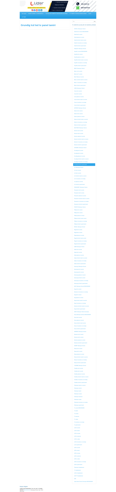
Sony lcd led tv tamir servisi (80, 323)
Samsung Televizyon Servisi (80, 266)
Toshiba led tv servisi (78, 371)
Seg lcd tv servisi (77, 289)
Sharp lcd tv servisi (78, 348)
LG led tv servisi (77, 173)
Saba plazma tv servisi (79, 255)
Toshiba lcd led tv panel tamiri (80, 382)
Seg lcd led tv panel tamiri (79, 308)
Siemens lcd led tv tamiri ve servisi (81, 306)
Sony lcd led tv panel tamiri (80, 328)
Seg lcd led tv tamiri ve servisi (80, 300)
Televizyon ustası (77, 399)
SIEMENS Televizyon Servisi (80, 331)
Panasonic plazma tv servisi (80, 195)
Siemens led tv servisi (78, 337)
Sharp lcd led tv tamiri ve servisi (81, 357)
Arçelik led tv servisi (78, 54)
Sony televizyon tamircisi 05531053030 (82, 314)
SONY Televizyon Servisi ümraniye (81, 311)
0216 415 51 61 (27, 490)
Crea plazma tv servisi (79, 96)
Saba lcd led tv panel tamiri (80, 263)
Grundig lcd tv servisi (78, 150)
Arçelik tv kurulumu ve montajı (80, 62)
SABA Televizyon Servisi (79, 246)
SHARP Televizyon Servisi (79, 345)
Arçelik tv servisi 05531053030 (80, 51)
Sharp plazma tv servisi (79, 354)
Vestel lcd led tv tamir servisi (80, 40)
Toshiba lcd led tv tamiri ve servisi (81, 376)
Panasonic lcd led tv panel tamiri (81, 204)
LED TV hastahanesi (78, 475)
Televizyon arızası (78, 393)
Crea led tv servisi (78, 93)
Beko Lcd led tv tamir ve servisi (80, 79)
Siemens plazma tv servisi (79, 340)
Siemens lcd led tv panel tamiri (80, 342)
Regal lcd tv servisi (78, 229)
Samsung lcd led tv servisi (79, 277)
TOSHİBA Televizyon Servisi (80, 365)
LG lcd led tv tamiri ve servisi (80, 175)
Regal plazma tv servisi (79, 235)
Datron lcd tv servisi (78, 110)
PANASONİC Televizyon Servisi (80, 187)
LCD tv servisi (77, 427)
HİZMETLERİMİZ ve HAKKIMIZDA (35, 13)
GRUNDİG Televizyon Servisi (80, 147)
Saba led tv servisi (78, 252)
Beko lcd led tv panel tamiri (80, 85)
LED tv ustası (77, 458)
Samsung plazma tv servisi (80, 274)
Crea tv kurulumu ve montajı (80, 102)
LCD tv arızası (77, 433)
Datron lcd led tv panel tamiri (80, 125)
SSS (75, 478)
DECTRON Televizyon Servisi (80, 127)
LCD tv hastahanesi (78, 473)
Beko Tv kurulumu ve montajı (80, 82)
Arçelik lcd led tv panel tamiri (80, 65)
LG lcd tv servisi (77, 170)
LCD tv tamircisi (77, 436)
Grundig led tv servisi (78, 153)
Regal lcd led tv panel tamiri (80, 243)
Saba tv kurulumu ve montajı (80, 260)
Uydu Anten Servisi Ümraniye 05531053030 (83, 481)
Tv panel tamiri (77, 424)
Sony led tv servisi (78, 317)
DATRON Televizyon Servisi (80, 108)
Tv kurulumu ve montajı (79, 422)
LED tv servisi (77, 447)
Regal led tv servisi (78, 232)
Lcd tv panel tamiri (78, 444)
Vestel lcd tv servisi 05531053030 (81, 31)
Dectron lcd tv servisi (78, 130)
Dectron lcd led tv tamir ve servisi (81, 139)
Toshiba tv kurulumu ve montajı (80, 379)
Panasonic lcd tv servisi (79, 190)
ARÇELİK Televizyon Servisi (80, 48)
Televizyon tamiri (77, 390)
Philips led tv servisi (78, 212)
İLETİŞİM (24, 17)
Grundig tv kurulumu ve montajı (81, 161)
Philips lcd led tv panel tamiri (80, 224)
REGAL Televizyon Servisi (79, 226)
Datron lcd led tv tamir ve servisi (81, 119)
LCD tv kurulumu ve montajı (80, 441)
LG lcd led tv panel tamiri (79, 184)
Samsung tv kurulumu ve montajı (81, 280)
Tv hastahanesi (77, 470)
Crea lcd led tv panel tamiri (80, 105)
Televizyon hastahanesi (79, 467)
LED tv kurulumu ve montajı (80, 461)
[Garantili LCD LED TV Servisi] (58, 6)
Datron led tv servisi (78, 113)
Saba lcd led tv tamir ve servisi (80, 257)
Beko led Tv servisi (78, 74)
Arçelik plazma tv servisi (79, 57)
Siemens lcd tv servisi (78, 334)
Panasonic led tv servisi (79, 192)
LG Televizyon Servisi (78, 167)
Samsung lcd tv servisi (79, 269)
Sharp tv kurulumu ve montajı (80, 359)
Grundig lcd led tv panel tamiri (38, 25)
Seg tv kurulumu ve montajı (80, 303)
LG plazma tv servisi (78, 181)
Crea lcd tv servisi (78, 91)
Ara (94, 21)
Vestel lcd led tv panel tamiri (80, 45)
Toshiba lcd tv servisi (78, 368)
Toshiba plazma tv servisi (79, 374)
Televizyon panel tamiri (79, 405)
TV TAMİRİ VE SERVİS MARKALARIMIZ (78, 13)
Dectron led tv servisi (78, 133)
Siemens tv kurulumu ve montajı (81, 291)
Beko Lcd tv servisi (78, 71)
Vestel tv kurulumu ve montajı (80, 42)
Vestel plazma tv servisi (79, 37)
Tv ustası (76, 419)
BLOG (90, 13)
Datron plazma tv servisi (79, 116)
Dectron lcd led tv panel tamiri (80, 144)
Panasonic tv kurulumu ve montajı (81, 201)
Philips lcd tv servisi (78, 209)
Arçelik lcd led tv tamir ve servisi (81, 59)
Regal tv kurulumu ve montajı (80, 241)
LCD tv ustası (77, 439)
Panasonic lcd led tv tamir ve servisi (81, 198)
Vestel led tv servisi (78, 34)
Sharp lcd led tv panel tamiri (80, 362)
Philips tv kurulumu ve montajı (80, 221)
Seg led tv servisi (77, 294)
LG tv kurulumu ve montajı (79, 178)
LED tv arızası (77, 453)
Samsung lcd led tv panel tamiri (80, 283)
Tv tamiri (76, 410)
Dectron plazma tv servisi (79, 136)
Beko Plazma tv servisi (79, 76)
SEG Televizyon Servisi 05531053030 (82, 286)
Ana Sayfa (24, 13)
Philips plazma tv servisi (79, 215)
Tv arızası (76, 413)
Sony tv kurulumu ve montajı (80, 325)
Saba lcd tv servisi (78, 249)
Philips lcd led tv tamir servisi (80, 218)
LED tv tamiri (77, 450)
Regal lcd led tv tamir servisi (80, 238)
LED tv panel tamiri (78, 464)
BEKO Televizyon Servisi (79, 68)
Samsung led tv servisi (79, 272)
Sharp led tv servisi (78, 351)
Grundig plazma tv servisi (79, 156)
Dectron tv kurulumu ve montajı (80, 141)
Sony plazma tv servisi (79, 320)
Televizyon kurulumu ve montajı (81, 402)
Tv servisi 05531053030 (79, 407)
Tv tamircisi (76, 416)
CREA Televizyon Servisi (79, 88)
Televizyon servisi (78, 388)
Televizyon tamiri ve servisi (79, 385)
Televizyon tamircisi (78, 396)
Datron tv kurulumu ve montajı (80, 122)
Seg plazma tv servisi (78, 297)
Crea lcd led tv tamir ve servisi (80, 99)
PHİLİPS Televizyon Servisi (80, 207)
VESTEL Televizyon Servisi (79, 28)
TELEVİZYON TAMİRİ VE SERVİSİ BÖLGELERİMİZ (57, 13)
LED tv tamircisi (77, 456)
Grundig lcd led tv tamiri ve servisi (81, 158)
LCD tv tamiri (77, 430)
